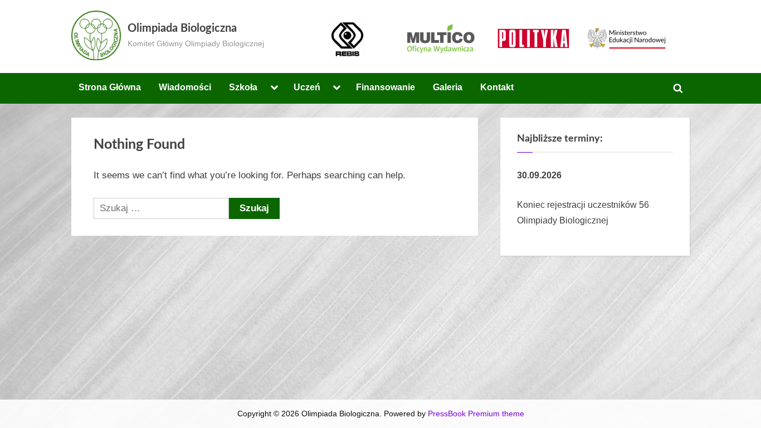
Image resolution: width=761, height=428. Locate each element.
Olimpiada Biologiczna (182, 28)
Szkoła (243, 87)
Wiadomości (185, 87)
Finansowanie (385, 87)
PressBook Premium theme (476, 414)
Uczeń (307, 87)
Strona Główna (110, 87)
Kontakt (497, 87)
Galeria (447, 87)
